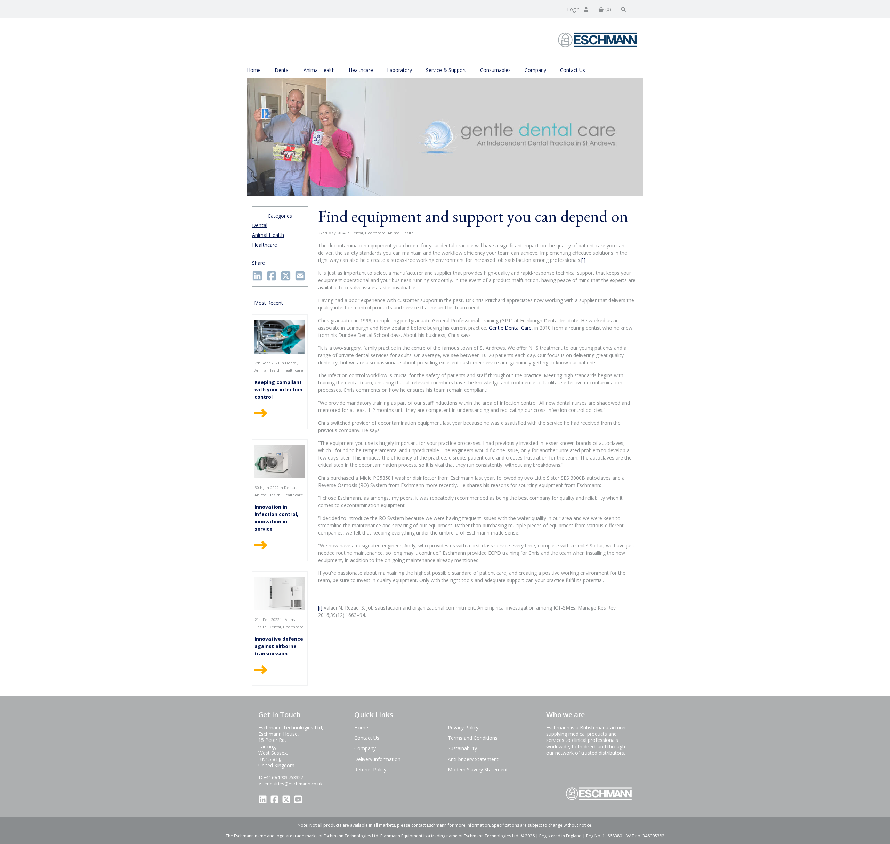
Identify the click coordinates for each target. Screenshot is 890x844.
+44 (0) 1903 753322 (283, 777)
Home (254, 70)
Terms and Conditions (472, 738)
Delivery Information (377, 759)
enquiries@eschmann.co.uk (293, 783)
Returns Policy (370, 769)
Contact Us (572, 70)
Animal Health (319, 70)
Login (574, 9)
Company (535, 70)
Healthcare (361, 70)
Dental (282, 70)
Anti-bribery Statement (473, 759)
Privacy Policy (463, 727)
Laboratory (399, 70)
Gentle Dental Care (510, 327)
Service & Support (446, 70)
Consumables (495, 70)
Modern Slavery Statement (478, 769)
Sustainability (462, 748)
